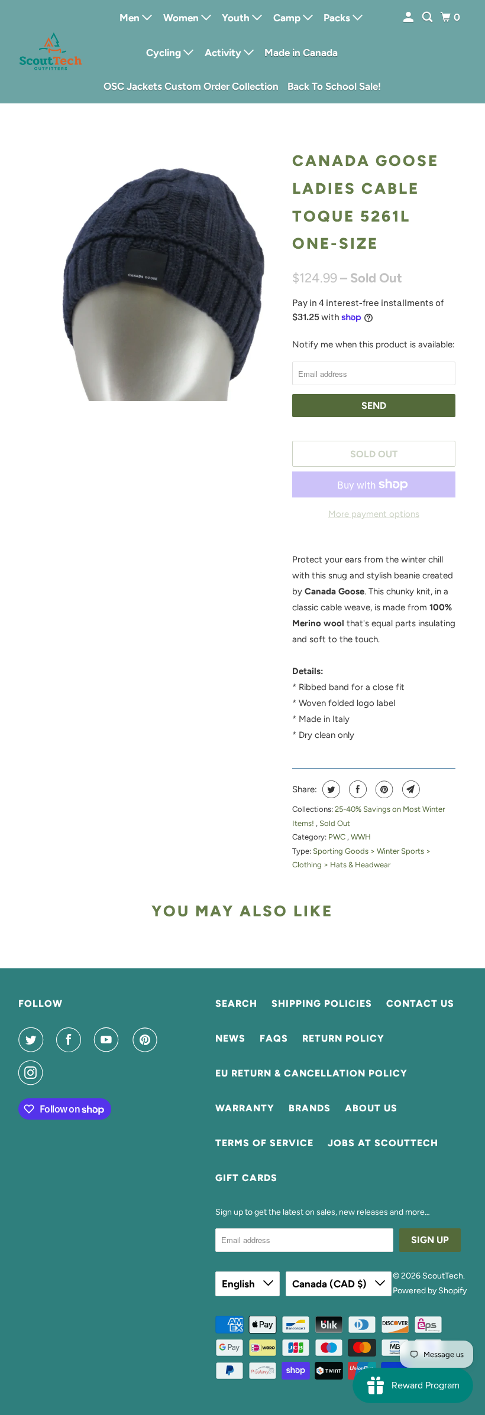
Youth (237, 18)
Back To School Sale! (334, 86)
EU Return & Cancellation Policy (311, 1073)
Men (130, 18)
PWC (337, 836)
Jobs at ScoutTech (383, 1143)
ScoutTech (442, 1276)
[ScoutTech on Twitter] (33, 1039)
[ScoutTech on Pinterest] (147, 1039)
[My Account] (409, 17)
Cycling (164, 52)
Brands (310, 1108)
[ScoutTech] (50, 51)
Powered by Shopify (430, 1291)
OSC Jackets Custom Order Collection (191, 86)
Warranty (244, 1108)
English (239, 1284)
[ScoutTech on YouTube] (109, 1039)
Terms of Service (264, 1143)
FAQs (274, 1038)
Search (236, 1003)
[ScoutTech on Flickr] (58, 1073)
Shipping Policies (321, 1003)
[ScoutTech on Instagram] (33, 1073)
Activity (224, 52)
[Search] (428, 17)
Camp (288, 18)
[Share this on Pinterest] (383, 789)
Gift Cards (246, 1177)
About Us (371, 1108)
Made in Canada (301, 52)
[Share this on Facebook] (356, 789)
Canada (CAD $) (330, 1284)
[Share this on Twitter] (329, 789)
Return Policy (343, 1038)
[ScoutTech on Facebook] (71, 1039)
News (230, 1038)
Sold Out (334, 823)
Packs (338, 18)
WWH (361, 836)
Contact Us (420, 1003)
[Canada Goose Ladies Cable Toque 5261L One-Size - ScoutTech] (155, 273)
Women (182, 18)
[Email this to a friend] (409, 789)
